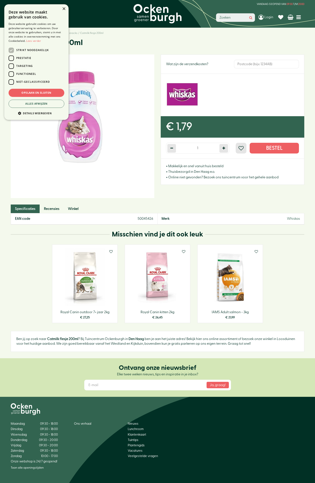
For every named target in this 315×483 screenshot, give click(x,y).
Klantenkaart (137, 434)
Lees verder (33, 41)
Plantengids (136, 445)
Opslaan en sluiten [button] (36, 93)
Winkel (73, 209)
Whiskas (293, 218)
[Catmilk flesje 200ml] (82, 126)
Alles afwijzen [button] (36, 103)
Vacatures (135, 450)
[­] (299, 17)
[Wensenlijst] (281, 17)
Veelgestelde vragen (143, 456)
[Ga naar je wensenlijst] (281, 17)
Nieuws (133, 423)
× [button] (63, 9)
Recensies (51, 209)
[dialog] (36, 62)
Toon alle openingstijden (27, 467)
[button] (36, 113)
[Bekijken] (291, 17)
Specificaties (25, 209)
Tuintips (133, 440)
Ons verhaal (82, 423)
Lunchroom (136, 429)
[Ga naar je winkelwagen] (291, 17)
